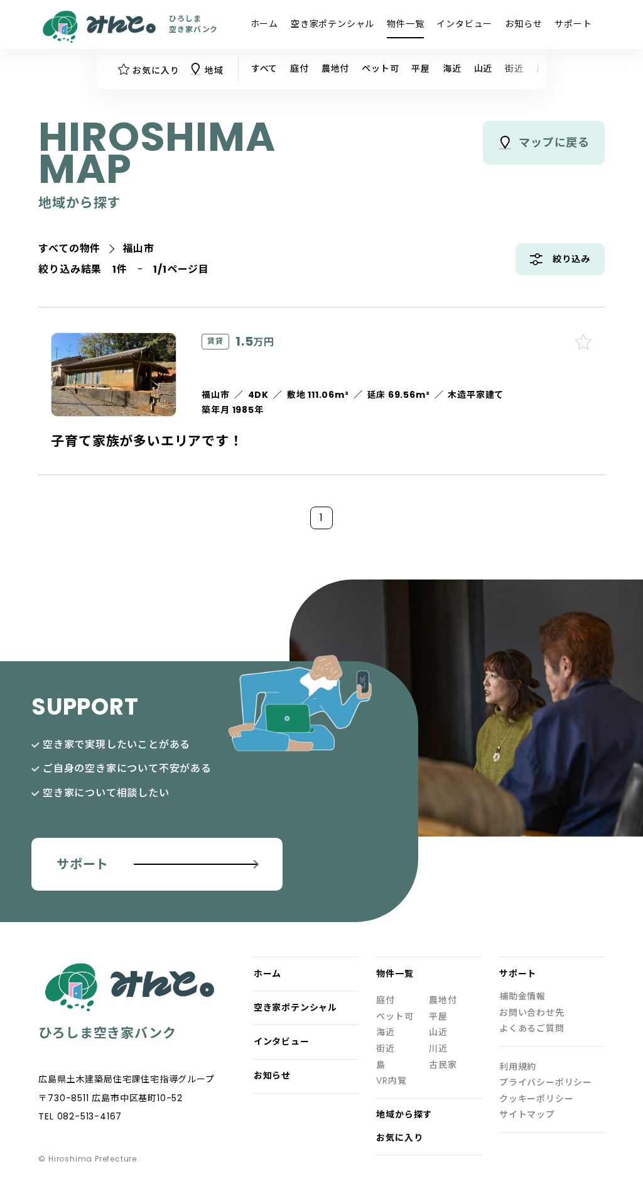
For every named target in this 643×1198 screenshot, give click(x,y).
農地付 (335, 68)
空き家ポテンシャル (332, 24)
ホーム (264, 24)
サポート (573, 24)
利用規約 (517, 1067)
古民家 (443, 1065)
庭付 (299, 68)
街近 (514, 68)
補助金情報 (522, 997)
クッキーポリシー (536, 1099)
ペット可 (380, 68)
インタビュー (464, 24)
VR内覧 (391, 1081)
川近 (438, 1049)
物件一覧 (405, 24)
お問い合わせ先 (532, 1013)
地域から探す (404, 1115)
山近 (483, 68)
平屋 (420, 68)
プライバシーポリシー (545, 1083)
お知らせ (523, 24)
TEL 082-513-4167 (80, 1117)
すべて (264, 68)
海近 (452, 68)
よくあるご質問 (532, 1029)
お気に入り (399, 1138)
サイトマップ (527, 1115)
